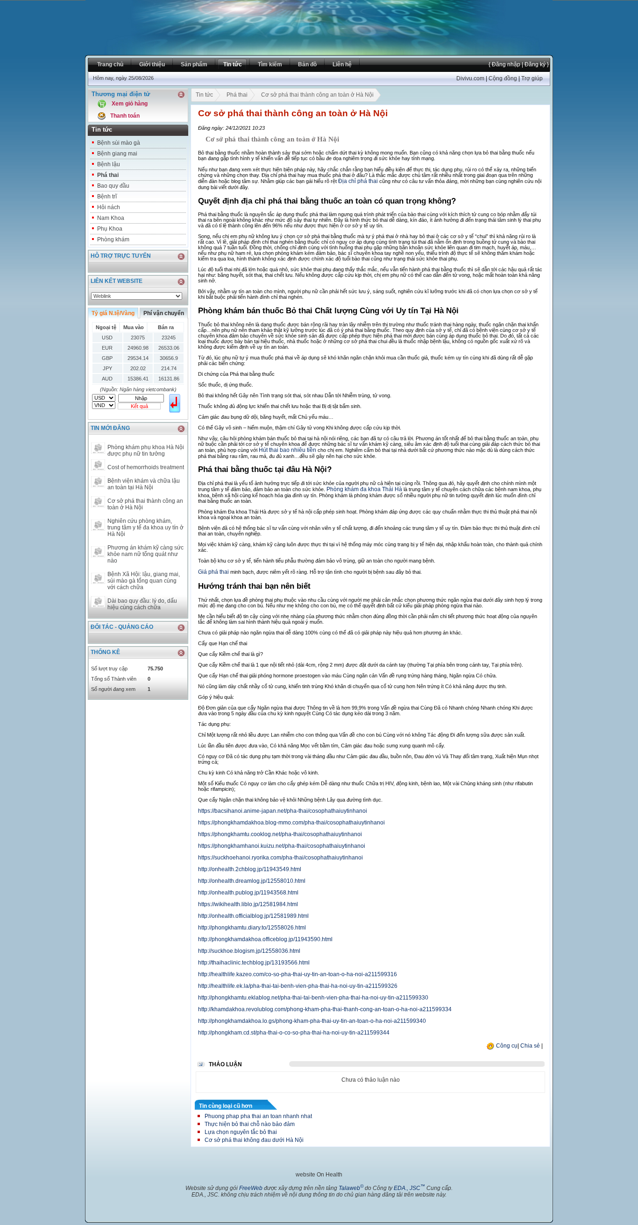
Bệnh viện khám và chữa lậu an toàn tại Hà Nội (143, 484)
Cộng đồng (503, 78)
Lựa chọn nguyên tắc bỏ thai (241, 1132)
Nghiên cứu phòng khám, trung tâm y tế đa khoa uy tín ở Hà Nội (145, 527)
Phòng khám (113, 239)
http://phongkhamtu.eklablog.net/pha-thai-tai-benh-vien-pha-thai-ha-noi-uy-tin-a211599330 (313, 997)
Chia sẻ (530, 1045)
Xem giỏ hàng (130, 103)
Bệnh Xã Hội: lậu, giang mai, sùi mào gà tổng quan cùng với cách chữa (143, 581)
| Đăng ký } (534, 64)
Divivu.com (470, 78)
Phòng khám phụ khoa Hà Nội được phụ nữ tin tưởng (145, 450)
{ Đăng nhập (504, 64)
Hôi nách (108, 207)
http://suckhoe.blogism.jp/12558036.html (249, 951)
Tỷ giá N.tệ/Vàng (113, 313)
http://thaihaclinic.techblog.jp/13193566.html (254, 962)
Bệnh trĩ (107, 196)
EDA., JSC (409, 1188)
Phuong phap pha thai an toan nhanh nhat (258, 1116)
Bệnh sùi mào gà (118, 143)
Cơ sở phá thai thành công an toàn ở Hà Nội (145, 504)
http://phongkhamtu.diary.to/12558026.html (252, 927)
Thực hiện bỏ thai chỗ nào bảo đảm (250, 1124)
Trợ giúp (532, 78)
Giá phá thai (213, 572)
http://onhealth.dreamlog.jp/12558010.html (251, 881)
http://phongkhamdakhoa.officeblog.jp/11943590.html (265, 939)
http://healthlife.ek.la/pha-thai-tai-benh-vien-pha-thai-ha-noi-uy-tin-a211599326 (297, 986)
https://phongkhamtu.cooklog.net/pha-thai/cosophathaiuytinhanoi (280, 834)
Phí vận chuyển (163, 313)
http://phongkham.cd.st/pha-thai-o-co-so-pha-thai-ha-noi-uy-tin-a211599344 (294, 1032)
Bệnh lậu (108, 164)
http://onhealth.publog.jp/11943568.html (248, 892)
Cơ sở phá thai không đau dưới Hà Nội (254, 1140)
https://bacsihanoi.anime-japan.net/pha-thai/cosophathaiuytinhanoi (282, 811)
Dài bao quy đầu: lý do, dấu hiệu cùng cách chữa (142, 604)
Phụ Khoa (109, 228)
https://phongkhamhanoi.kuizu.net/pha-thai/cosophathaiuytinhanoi (281, 846)
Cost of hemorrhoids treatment (145, 467)
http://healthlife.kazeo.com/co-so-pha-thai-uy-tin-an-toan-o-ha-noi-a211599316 (297, 974)
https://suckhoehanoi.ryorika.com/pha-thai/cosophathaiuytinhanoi (280, 857)
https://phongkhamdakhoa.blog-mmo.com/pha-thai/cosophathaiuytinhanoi (291, 822)
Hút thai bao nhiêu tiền (287, 450)
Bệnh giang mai (117, 153)
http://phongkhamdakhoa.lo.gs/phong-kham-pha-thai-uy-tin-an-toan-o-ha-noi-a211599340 (312, 1021)
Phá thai (108, 175)
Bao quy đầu (113, 186)
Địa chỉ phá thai (358, 181)
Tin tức (204, 95)
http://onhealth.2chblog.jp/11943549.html (249, 869)
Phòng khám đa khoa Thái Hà (364, 489)
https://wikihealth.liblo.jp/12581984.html (248, 904)
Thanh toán (125, 116)
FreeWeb (250, 1188)
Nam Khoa (110, 218)
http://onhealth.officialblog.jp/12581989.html (253, 916)
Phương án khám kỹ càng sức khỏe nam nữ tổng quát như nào (145, 554)
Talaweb (351, 1188)
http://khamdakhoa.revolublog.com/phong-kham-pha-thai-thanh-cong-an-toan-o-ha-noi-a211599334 (325, 1009)
